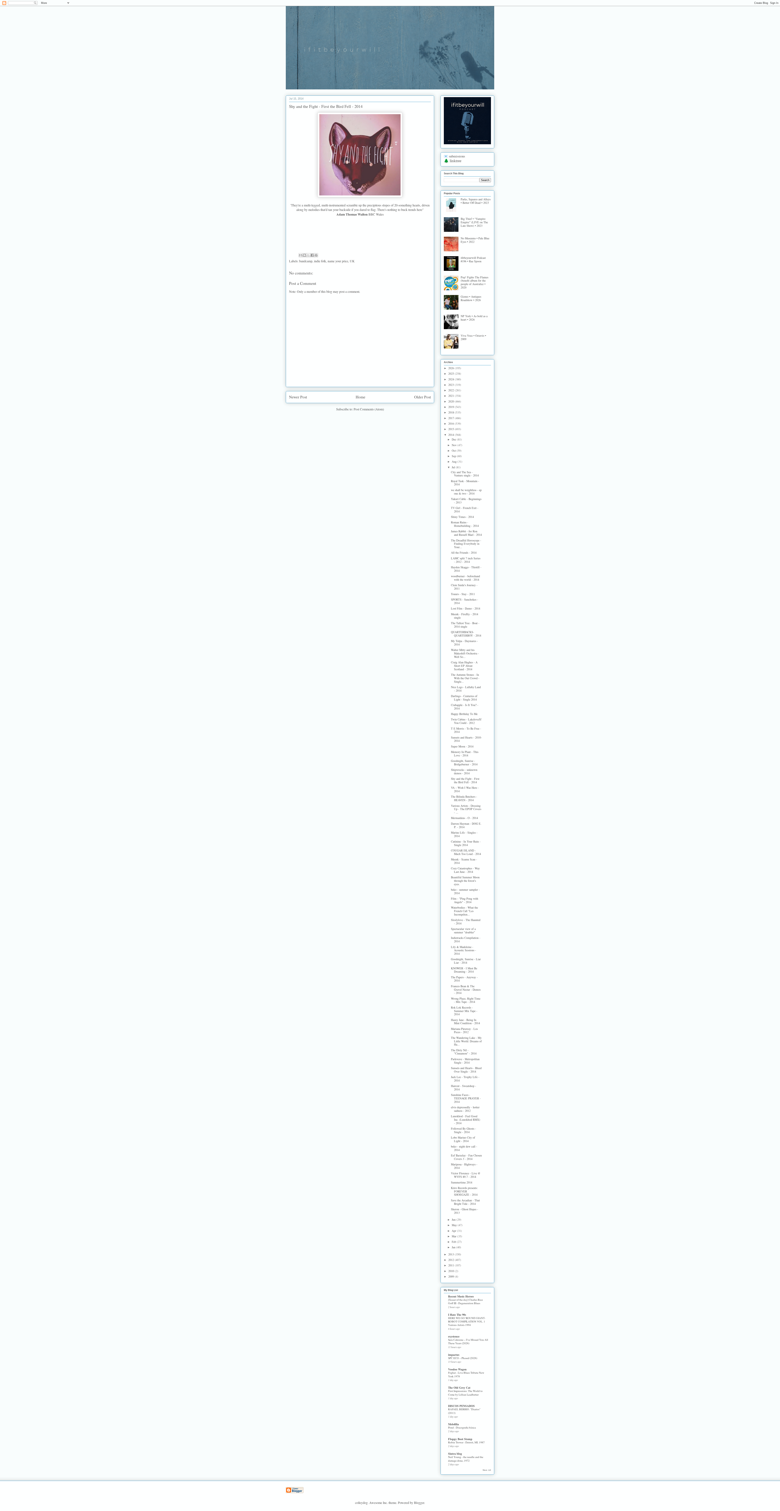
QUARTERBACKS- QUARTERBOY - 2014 (466, 633)
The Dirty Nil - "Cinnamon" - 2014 (464, 1051)
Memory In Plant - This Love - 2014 (464, 753)
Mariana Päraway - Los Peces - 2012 (464, 1030)
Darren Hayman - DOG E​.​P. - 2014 (466, 825)
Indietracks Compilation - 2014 (465, 939)
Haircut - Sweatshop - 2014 (463, 1087)
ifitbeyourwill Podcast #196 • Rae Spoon (473, 259)
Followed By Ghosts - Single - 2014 (463, 1130)
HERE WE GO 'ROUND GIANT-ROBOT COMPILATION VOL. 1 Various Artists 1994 (466, 1321)
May (455, 1225)
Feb (454, 1242)
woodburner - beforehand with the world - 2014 (465, 577)
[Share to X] (308, 255)
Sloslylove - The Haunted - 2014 (465, 921)
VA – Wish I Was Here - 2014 (465, 789)
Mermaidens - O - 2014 (464, 818)
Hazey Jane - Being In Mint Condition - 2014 (465, 1021)
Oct (454, 450)
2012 (451, 1260)
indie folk (320, 261)
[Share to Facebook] (312, 255)
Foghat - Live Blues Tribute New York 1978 (466, 1374)
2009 (451, 1276)
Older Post (422, 396)
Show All (487, 1470)
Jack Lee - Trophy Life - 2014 (465, 1078)
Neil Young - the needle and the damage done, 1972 (465, 1458)
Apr (454, 1231)
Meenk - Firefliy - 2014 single (464, 615)
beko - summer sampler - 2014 (465, 891)
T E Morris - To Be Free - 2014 (466, 730)
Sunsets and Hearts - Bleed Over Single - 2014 (466, 1069)
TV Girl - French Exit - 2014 (464, 509)
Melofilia (453, 1424)
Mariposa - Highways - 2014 (464, 1166)
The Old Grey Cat (459, 1387)
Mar (454, 1236)
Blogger (419, 1502)
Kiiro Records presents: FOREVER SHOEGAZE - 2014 (464, 1191)
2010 (451, 1271)
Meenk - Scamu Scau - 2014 (464, 861)
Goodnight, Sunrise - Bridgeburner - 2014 (464, 762)
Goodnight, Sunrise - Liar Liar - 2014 (466, 960)
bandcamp (305, 261)
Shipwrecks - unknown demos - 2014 (464, 771)
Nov (454, 445)
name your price (338, 261)
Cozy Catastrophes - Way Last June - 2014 (465, 870)
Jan (454, 1247)
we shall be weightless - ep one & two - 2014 (466, 491)
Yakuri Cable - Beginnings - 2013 (466, 500)
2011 (451, 1265)
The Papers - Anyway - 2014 (464, 979)
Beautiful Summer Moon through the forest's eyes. (465, 880)
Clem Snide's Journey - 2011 (464, 586)
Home (360, 396)
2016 (451, 423)
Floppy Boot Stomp (460, 1439)
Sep (454, 456)
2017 (451, 418)
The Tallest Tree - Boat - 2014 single (465, 624)
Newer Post (298, 396)
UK (352, 261)
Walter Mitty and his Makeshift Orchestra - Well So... (465, 653)
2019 (451, 407)
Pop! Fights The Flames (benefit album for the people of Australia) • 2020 (474, 282)
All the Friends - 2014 (464, 552)
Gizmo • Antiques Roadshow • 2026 (471, 298)
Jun (454, 1219)
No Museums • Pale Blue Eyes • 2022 (475, 240)
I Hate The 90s (457, 1314)
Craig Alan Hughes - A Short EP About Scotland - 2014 (464, 665)
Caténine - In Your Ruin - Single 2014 (466, 843)
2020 (451, 401)
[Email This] (301, 255)
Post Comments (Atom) (369, 409)
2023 (451, 385)
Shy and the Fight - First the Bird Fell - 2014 (465, 780)
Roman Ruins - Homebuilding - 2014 (465, 524)
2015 (451, 429)
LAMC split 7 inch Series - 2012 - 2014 (465, 560)
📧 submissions (454, 156)
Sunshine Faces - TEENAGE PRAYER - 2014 (466, 1098)
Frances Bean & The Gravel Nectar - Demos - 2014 (466, 989)
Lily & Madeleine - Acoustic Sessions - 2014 (463, 950)
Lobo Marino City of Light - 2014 (463, 1139)
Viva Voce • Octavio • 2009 (473, 337)
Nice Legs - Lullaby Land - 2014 (466, 688)
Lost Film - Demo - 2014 (465, 608)
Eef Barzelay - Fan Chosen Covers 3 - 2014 (466, 1157)
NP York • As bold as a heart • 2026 (474, 317)
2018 (451, 412)
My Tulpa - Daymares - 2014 (464, 642)
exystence (453, 1336)
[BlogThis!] (304, 255)
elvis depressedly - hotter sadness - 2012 (465, 1109)
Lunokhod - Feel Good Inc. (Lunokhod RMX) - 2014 (465, 1119)
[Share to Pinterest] (316, 255)
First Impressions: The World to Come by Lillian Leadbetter (465, 1392)
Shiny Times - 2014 (462, 517)
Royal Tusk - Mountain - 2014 (465, 482)
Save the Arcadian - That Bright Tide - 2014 (465, 1202)
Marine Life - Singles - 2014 (464, 834)
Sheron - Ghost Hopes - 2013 (464, 1211)
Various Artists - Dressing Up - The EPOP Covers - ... (466, 809)
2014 (451, 435)
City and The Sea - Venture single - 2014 (465, 473)
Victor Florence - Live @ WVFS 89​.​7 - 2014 (465, 1175)
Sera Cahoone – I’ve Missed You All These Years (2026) (468, 1341)
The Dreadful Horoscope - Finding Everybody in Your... (466, 543)
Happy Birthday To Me (464, 714)
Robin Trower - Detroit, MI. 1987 (466, 1442)
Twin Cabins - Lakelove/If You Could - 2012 (466, 721)
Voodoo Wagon (457, 1369)
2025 (451, 373)
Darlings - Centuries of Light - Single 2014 (464, 697)
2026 (451, 368)
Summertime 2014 (461, 1182)
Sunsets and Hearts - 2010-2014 (466, 739)
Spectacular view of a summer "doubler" (463, 930)
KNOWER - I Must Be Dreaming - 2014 (464, 970)
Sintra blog (455, 1453)
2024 (451, 379)
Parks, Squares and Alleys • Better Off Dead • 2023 (476, 201)
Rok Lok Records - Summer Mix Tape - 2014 (464, 1011)
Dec (454, 439)
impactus (453, 1355)
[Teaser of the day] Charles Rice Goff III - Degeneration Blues (465, 1301)
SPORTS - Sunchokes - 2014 (464, 601)
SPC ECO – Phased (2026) (462, 1358)
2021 (451, 396)
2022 (451, 390)
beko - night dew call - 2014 (464, 1148)
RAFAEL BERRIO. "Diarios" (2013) (464, 1410)
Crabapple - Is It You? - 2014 (464, 706)
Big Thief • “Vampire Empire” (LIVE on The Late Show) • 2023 (474, 222)
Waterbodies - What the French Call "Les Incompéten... (464, 911)
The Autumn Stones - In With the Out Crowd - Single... (465, 678)
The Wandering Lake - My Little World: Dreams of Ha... (466, 1041)
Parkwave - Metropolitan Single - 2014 (465, 1060)
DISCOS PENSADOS (461, 1406)
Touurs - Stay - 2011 (463, 594)
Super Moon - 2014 (462, 746)
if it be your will (316, 16)
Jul (454, 467)
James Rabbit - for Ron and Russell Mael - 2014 (466, 533)
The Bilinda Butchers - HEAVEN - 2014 (464, 798)
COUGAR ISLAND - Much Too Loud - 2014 (466, 852)
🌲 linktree (452, 161)
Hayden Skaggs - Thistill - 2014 (466, 569)
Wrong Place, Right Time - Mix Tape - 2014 (465, 1000)
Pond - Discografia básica (462, 1427)
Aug (454, 461)
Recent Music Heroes (461, 1296)
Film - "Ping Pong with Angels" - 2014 (464, 900)
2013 (451, 1254)
